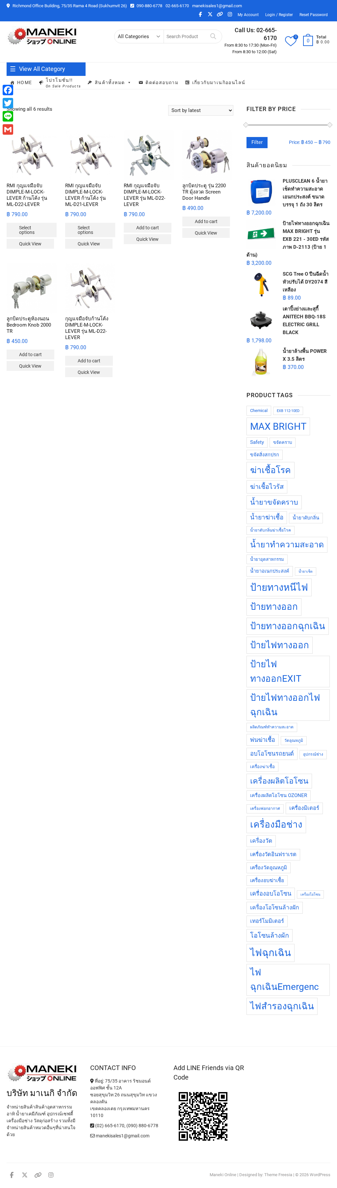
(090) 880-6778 (142, 1125)
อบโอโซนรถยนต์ (272, 753)
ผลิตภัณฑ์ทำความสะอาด (272, 727)
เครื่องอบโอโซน (270, 893)
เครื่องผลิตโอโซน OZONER (278, 795)
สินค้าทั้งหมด (110, 82)
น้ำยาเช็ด (305, 571)
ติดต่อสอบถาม (161, 82)
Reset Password (313, 14)
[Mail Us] (93, 1135)
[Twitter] (7, 103)
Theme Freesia (278, 1174)
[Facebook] (7, 90)
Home (24, 82)
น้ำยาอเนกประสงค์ (269, 571)
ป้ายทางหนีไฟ (279, 587)
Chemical (259, 410)
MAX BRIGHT (278, 426)
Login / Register (279, 14)
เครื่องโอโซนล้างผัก (274, 907)
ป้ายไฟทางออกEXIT (275, 671)
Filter (257, 142)
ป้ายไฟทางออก (279, 645)
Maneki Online (223, 1174)
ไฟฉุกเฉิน (270, 952)
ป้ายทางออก (274, 606)
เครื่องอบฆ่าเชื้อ (267, 880)
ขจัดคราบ (282, 442)
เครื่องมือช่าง (276, 824)
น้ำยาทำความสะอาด (287, 544)
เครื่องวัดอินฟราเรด (273, 854)
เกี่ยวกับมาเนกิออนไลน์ (219, 82)
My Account (248, 14)
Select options (27, 230)
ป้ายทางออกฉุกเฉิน (287, 626)
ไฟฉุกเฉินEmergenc (284, 979)
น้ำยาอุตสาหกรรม (267, 559)
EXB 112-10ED (288, 411)
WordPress (320, 1174)
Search (213, 36)
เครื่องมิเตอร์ (304, 808)
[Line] (7, 116)
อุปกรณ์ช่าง (313, 754)
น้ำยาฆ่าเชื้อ (266, 517)
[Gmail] (7, 129)
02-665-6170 (177, 5)
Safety (257, 442)
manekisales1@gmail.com (217, 5)
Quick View (30, 243)
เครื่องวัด (261, 840)
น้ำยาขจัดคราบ (274, 502)
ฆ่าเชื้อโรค (270, 470)
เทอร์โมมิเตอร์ (267, 921)
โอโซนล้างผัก (269, 935)
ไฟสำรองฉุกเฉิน (282, 1006)
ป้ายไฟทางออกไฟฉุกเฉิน (285, 705)
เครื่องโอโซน (310, 894)
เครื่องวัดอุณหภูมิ (268, 868)
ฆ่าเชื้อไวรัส (267, 487)
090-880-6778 (149, 5)
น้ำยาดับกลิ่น (306, 518)
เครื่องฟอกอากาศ (265, 808)
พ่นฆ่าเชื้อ (262, 739)
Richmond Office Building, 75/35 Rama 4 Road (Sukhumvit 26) (69, 5)
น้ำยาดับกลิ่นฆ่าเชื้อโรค (270, 530)
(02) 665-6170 (109, 1125)
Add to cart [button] (147, 227)
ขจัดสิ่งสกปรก (264, 455)
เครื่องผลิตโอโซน (279, 781)
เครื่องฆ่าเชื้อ (262, 766)
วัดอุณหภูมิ (293, 740)
